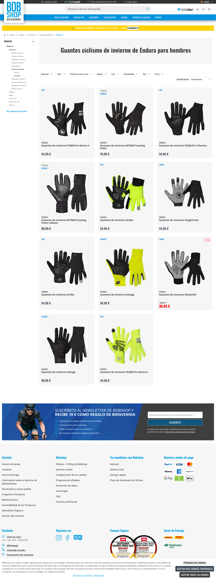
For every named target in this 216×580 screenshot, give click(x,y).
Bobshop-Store (10, 499)
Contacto (7, 469)
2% (65, 2)
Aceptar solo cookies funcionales (194, 569)
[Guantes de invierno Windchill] (184, 267)
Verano (16, 72)
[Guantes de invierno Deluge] (125, 267)
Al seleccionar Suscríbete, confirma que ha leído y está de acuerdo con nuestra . (171, 430)
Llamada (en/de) (15, 550)
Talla (145, 74)
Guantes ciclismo (18, 69)
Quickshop (66, 123)
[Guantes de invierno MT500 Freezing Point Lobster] (66, 193)
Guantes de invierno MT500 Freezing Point (122, 147)
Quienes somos (64, 469)
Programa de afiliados (68, 480)
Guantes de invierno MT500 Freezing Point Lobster (63, 221)
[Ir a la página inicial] (14, 11)
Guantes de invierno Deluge (117, 294)
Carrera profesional (66, 501)
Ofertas (11, 105)
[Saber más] (211, 28)
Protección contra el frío (79, 74)
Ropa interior (16, 66)
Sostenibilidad (129, 74)
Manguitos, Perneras (19, 85)
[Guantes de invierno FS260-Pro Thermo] (184, 118)
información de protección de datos (180, 432)
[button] (33, 41)
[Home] (5, 35)
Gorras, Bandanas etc (19, 82)
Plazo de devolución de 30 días (103, 2)
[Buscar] (148, 9)
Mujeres (12, 92)
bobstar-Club (117, 469)
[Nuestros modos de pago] (189, 472)
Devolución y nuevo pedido (16, 488)
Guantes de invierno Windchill (177, 294)
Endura (9, 46)
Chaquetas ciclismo (18, 59)
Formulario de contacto (19, 554)
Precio (157, 74)
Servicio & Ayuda (11, 464)
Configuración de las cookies (71, 474)
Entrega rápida (50, 2)
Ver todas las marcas (16, 111)
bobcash (114, 464)
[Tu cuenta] (197, 9)
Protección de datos (66, 485)
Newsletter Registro (13, 510)
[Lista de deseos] (203, 9)
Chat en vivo (14, 536)
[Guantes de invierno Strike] (125, 193)
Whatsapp (12, 545)
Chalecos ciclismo (18, 63)
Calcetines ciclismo (18, 79)
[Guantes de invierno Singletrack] (184, 193)
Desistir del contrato (13, 515)
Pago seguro (132, 2)
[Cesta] (209, 9)
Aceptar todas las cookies (194, 575)
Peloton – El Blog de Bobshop (71, 464)
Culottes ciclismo (17, 56)
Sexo (113, 74)
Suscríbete (175, 422)
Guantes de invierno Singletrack (178, 220)
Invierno (17, 76)
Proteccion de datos (82, 575)
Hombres (12, 50)
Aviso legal (62, 490)
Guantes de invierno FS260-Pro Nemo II (65, 145)
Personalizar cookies (195, 563)
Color (59, 74)
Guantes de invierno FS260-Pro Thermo (183, 145)
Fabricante (45, 74)
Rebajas (100, 74)
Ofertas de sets (17, 89)
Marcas (8, 41)
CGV (58, 496)
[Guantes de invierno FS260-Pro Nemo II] (66, 118)
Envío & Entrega (10, 474)
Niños (11, 95)
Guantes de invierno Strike (116, 220)
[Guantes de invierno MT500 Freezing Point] (125, 118)
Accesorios (13, 98)
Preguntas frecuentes (13, 494)
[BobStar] (185, 9)
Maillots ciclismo (17, 53)
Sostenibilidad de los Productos (19, 505)
